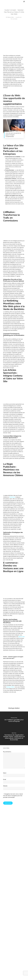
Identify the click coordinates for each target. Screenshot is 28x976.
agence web (21, 636)
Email (5, 779)
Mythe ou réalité (2, 935)
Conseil (1, 923)
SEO (1, 940)
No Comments (14, 18)
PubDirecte (12, 497)
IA (0, 932)
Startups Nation (10, 17)
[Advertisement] (14, 38)
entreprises (2, 930)
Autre (1, 919)
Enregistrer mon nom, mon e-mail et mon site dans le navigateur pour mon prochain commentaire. (13, 795)
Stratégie (2, 942)
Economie (2, 926)
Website (5, 786)
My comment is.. (7, 751)
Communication (3, 921)
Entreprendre (3, 928)
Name (5, 773)
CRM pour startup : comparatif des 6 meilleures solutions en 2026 (3, 903)
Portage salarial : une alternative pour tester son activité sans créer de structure (3, 876)
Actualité (2, 917)
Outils (1, 938)
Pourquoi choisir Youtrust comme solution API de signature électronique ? (3, 890)
